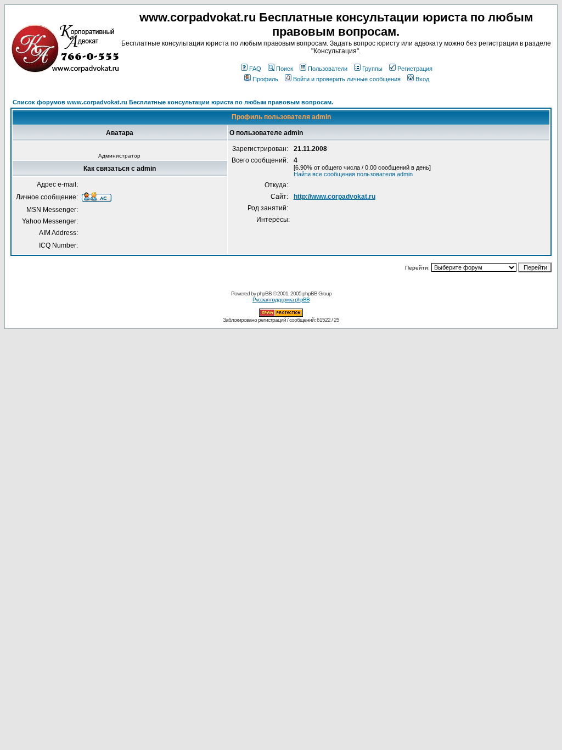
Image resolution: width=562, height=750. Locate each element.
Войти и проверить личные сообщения (347, 79)
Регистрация (414, 68)
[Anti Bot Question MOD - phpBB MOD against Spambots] (281, 315)
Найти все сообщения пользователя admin (353, 174)
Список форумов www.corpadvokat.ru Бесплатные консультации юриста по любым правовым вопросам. (173, 102)
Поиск (284, 68)
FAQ (255, 68)
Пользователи (327, 68)
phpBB (264, 293)
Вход (422, 79)
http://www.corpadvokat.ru (334, 196)
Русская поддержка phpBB (281, 299)
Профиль (265, 79)
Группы (372, 68)
